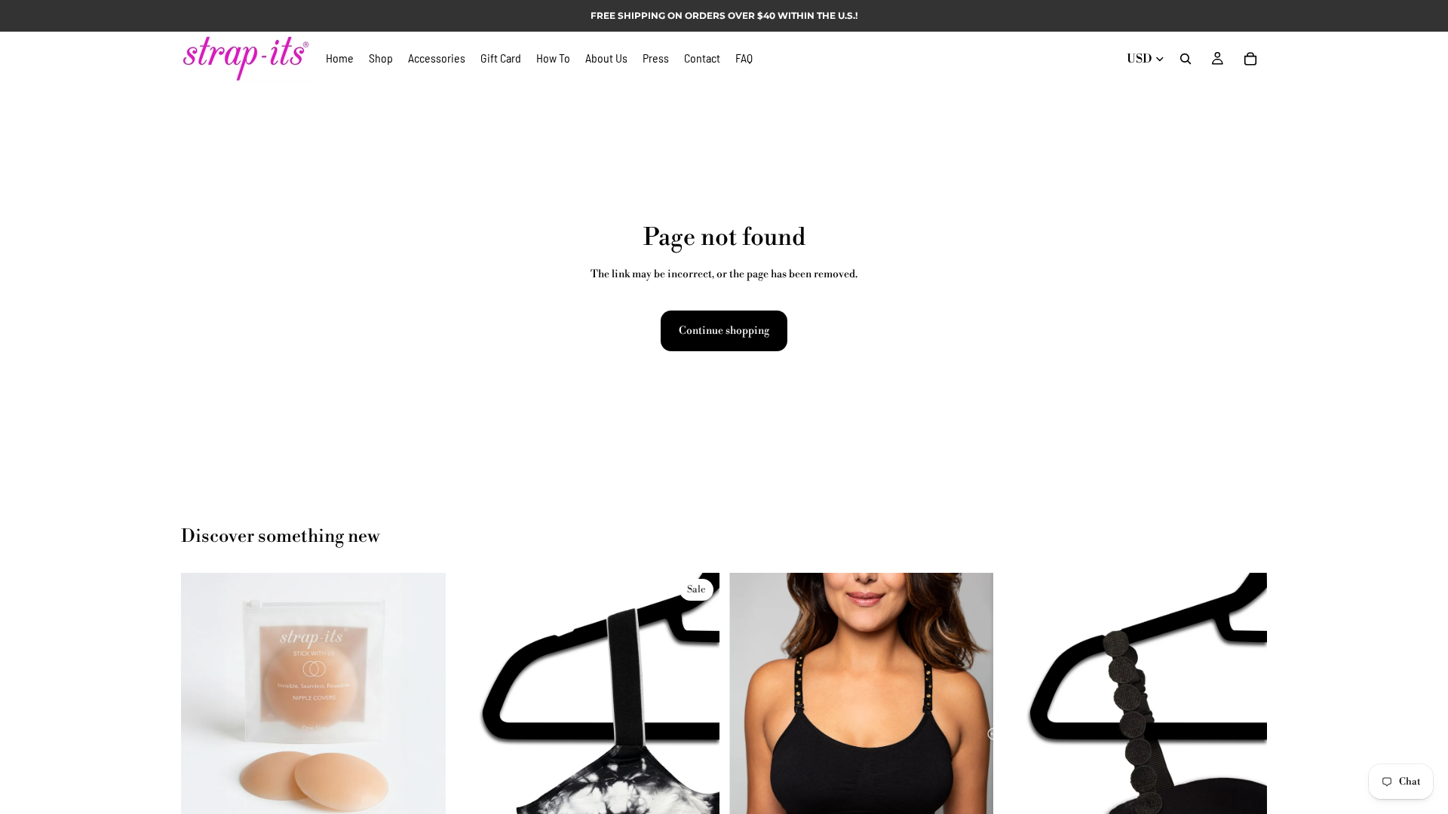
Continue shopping (724, 331)
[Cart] (1250, 58)
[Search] (1185, 58)
